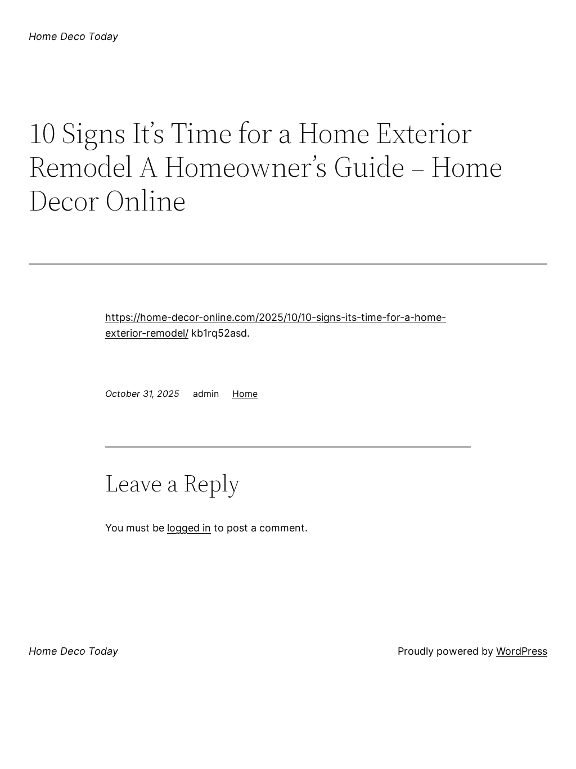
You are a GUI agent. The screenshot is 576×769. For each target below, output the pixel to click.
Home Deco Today (73, 36)
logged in (189, 528)
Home (245, 393)
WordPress (521, 651)
